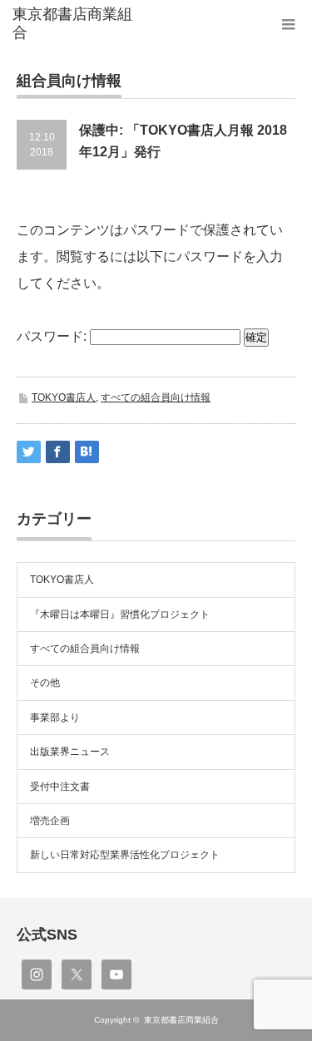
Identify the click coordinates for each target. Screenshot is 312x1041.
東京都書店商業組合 (181, 1019)
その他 (45, 682)
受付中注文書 (60, 786)
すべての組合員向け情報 (155, 397)
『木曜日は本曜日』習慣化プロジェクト (120, 614)
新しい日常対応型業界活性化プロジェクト (125, 855)
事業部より (55, 717)
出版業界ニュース (70, 751)
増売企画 (50, 820)
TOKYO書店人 (64, 397)
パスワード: (53, 336)
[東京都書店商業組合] (74, 24)
